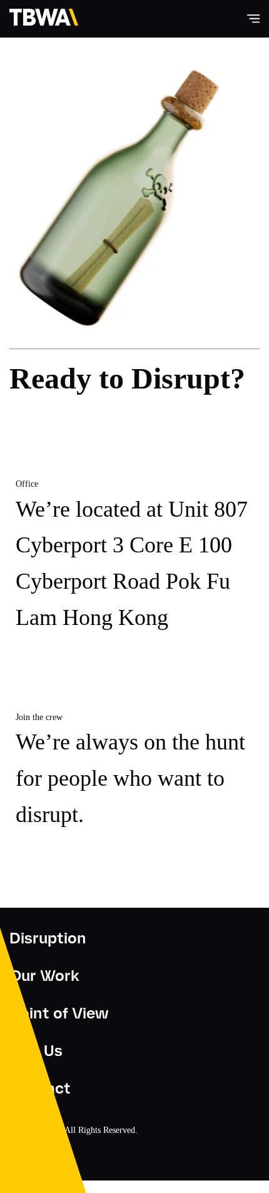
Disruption (47, 938)
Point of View (58, 1013)
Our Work (44, 975)
